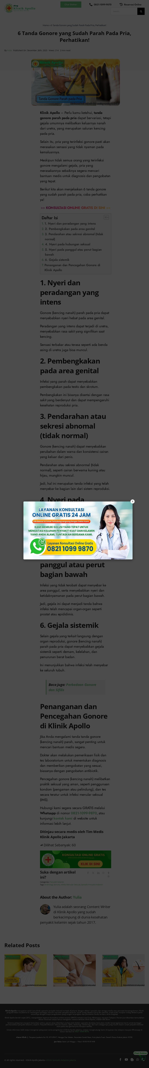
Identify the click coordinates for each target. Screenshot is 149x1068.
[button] (74, 534)
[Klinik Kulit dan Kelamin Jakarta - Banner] (78, 530)
